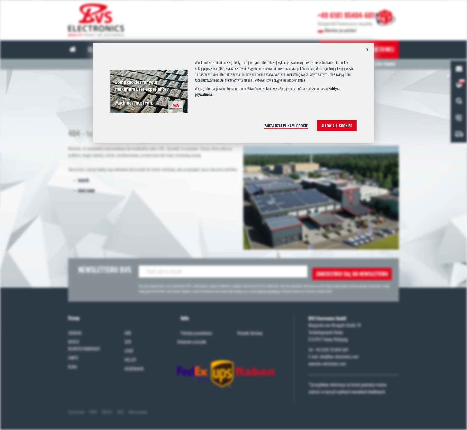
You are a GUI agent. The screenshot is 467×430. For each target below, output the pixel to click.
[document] (233, 95)
